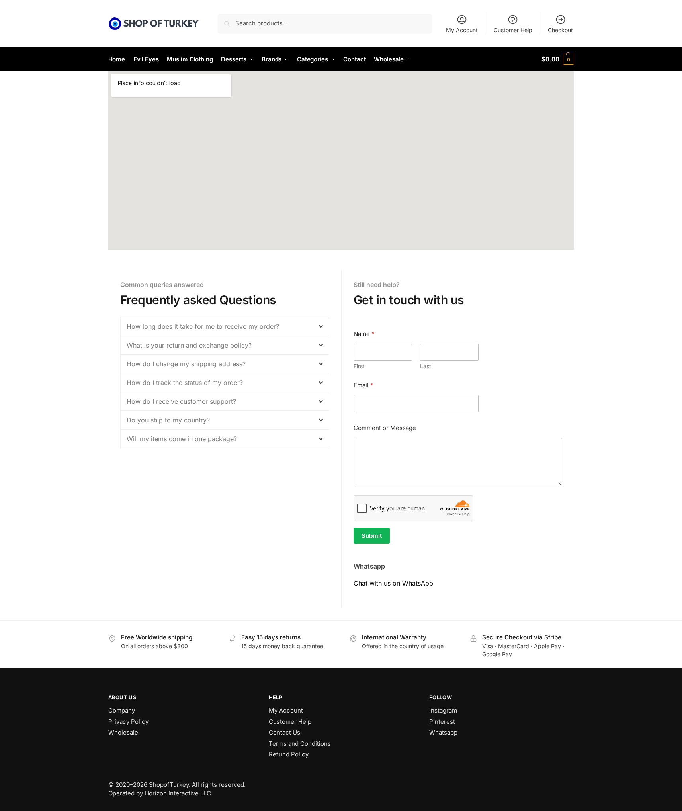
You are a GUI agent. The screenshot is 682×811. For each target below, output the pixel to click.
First (359, 366)
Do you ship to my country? (168, 420)
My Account (462, 30)
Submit (372, 535)
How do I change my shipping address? (186, 364)
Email (363, 385)
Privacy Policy (128, 721)
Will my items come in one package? (182, 439)
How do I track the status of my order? (185, 383)
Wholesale (123, 732)
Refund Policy (289, 754)
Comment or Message (385, 428)
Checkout (560, 30)
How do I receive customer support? (181, 401)
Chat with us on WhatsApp (393, 583)
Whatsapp (443, 732)
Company (121, 710)
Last (425, 366)
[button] (557, 59)
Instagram (443, 710)
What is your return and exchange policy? (189, 345)
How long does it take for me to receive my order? (203, 326)
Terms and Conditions (300, 743)
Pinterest (442, 721)
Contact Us (284, 732)
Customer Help (513, 30)
